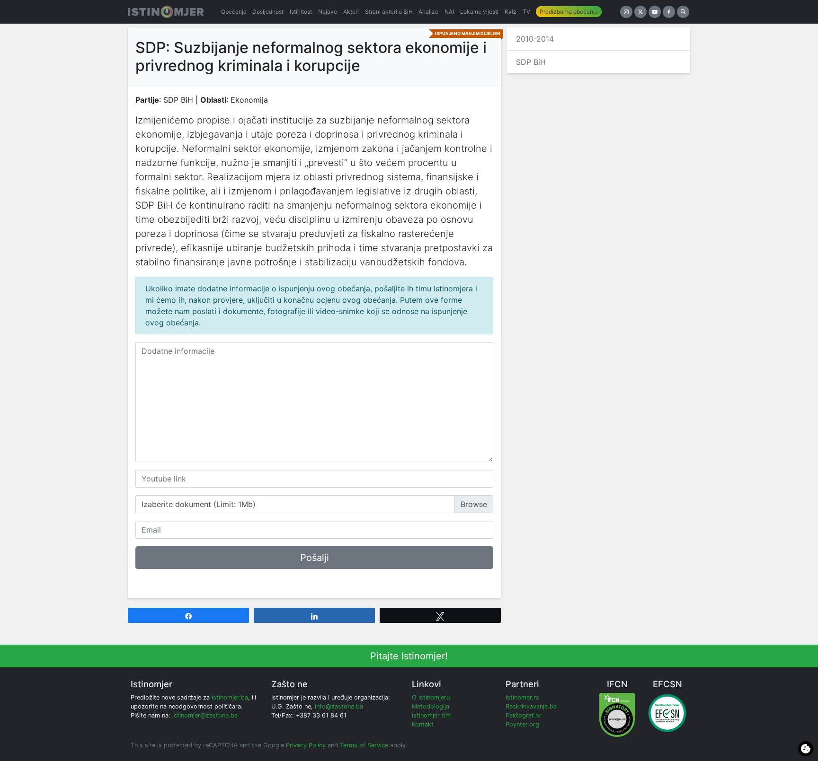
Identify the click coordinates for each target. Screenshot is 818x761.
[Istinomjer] (166, 11)
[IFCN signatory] (617, 714)
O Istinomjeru (431, 697)
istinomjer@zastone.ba (205, 715)
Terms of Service (364, 745)
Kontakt (423, 724)
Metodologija (430, 706)
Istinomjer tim (431, 715)
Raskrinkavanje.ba (531, 706)
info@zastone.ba (339, 706)
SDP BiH (531, 62)
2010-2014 (535, 39)
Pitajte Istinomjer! (409, 656)
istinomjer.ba (230, 697)
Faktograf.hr (524, 715)
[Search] (683, 12)
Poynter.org (522, 724)
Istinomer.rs (522, 697)
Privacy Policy (306, 745)
